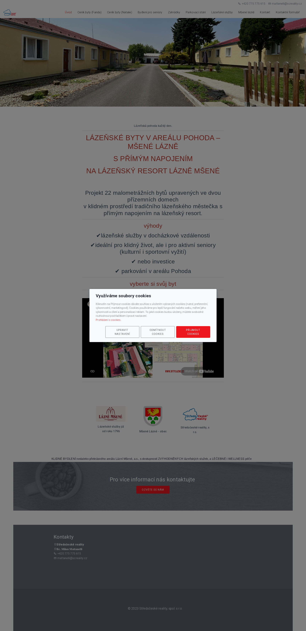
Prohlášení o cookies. (108, 320)
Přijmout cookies (193, 332)
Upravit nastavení (122, 332)
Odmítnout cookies (158, 332)
